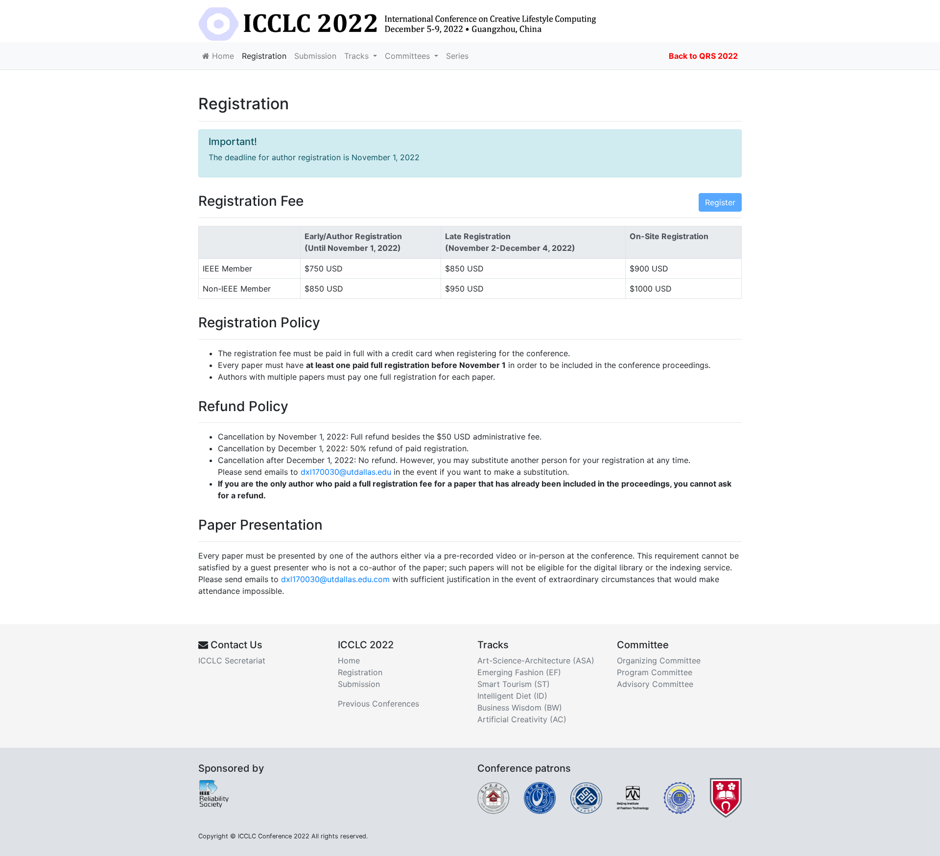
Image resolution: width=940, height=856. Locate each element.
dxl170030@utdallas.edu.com (335, 579)
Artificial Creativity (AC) (521, 719)
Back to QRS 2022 (703, 56)
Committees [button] (408, 56)
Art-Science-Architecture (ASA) (535, 660)
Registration (264, 56)
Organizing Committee (659, 660)
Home (222, 56)
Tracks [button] (357, 56)
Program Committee (654, 672)
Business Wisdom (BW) (519, 707)
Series (457, 56)
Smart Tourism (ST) (513, 684)
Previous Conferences (378, 704)
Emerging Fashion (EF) (519, 672)
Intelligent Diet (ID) (512, 696)
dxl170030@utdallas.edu (346, 472)
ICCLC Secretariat (231, 660)
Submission (315, 56)
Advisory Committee (655, 684)
